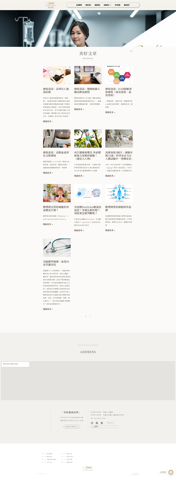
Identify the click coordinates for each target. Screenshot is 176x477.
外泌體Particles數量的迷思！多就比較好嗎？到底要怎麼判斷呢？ (87, 210)
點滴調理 (50, 454)
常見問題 (117, 5)
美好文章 (50, 462)
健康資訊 (97, 5)
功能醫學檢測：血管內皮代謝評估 (56, 263)
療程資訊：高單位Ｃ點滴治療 (56, 90)
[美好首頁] (50, 4)
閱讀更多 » (48, 121)
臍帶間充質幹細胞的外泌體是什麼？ (56, 208)
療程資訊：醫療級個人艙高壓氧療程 (87, 90)
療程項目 (88, 5)
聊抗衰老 (70, 454)
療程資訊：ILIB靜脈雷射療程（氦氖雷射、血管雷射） (118, 92)
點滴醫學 (79, 5)
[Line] (170, 472)
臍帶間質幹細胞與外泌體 (118, 208)
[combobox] (104, 426)
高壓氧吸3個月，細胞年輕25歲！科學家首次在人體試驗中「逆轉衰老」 (119, 155)
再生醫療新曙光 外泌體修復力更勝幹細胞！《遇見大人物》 (87, 155)
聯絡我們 (126, 5)
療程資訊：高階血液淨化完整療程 (56, 154)
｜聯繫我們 (109, 423)
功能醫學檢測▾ (51, 459)
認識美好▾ (70, 456)
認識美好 (106, 5)
